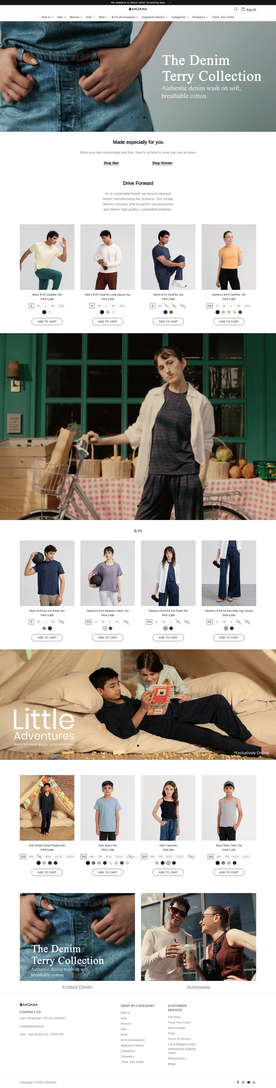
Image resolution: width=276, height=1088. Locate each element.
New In (125, 1012)
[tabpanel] (138, 76)
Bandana (138, 9)
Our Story (174, 1017)
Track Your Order (132, 1062)
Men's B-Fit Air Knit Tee (108, 294)
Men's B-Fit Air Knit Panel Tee (168, 294)
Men (124, 1018)
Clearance (127, 1056)
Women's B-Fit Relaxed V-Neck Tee (229, 294)
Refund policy (177, 1058)
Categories (128, 1051)
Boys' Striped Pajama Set (168, 845)
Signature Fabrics (132, 1045)
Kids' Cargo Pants (107, 845)
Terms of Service (179, 1038)
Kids (124, 1029)
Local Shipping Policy (182, 1044)
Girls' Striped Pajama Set (229, 845)
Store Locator (177, 1028)
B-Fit (138, 531)
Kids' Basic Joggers (47, 845)
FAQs (172, 1033)
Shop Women (162, 163)
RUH (124, 1034)
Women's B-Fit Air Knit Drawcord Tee (47, 294)
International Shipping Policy (182, 1051)
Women (126, 1023)
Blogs (171, 1064)
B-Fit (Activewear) (133, 1040)
